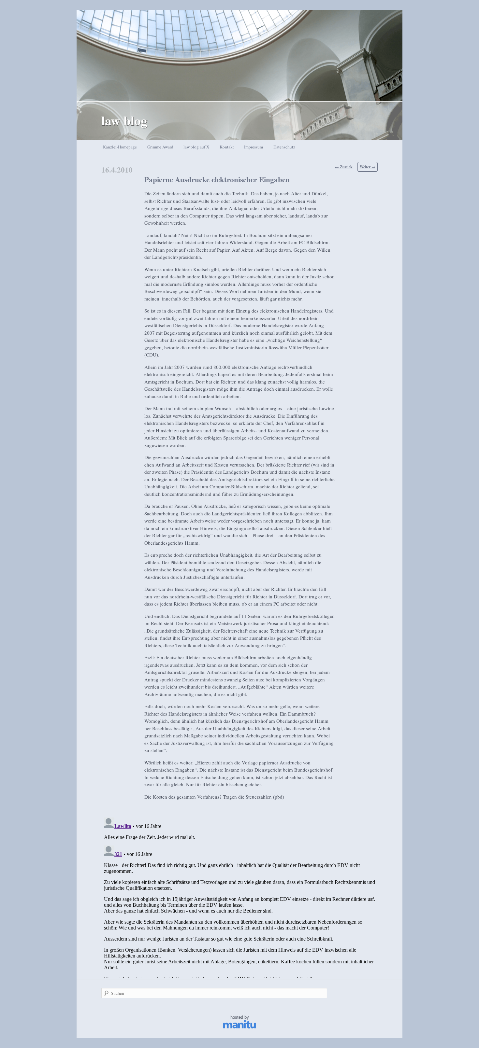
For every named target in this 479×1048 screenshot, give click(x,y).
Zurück (344, 167)
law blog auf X (196, 147)
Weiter (367, 167)
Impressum (253, 147)
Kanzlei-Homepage (120, 147)
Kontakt (227, 147)
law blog (124, 120)
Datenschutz (284, 147)
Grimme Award (160, 147)
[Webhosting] (239, 1027)
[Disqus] (239, 896)
